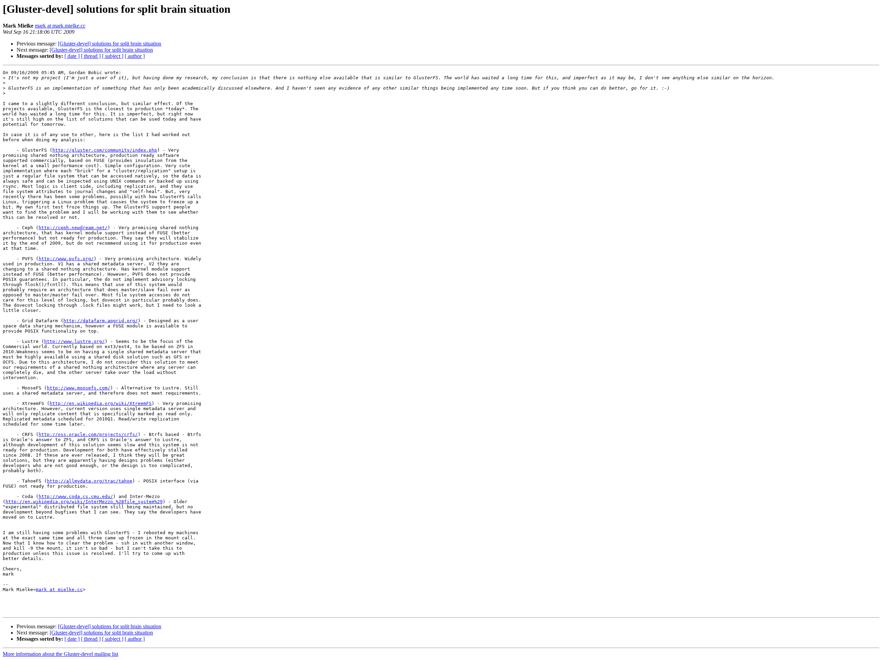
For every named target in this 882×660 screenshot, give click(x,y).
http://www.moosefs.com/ (78, 387)
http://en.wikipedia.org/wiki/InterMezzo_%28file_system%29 (84, 501)
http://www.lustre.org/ (74, 341)
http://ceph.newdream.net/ (73, 227)
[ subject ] (112, 56)
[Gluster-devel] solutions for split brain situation (109, 44)
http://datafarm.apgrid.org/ (100, 320)
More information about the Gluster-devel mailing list (60, 654)
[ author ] (135, 56)
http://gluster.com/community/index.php (104, 150)
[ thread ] (91, 56)
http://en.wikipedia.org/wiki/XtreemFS (101, 403)
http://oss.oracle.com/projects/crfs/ (88, 434)
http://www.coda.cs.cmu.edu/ (76, 496)
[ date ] (72, 56)
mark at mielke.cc (59, 589)
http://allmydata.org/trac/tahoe (89, 481)
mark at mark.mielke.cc (60, 26)
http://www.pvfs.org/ (66, 258)
